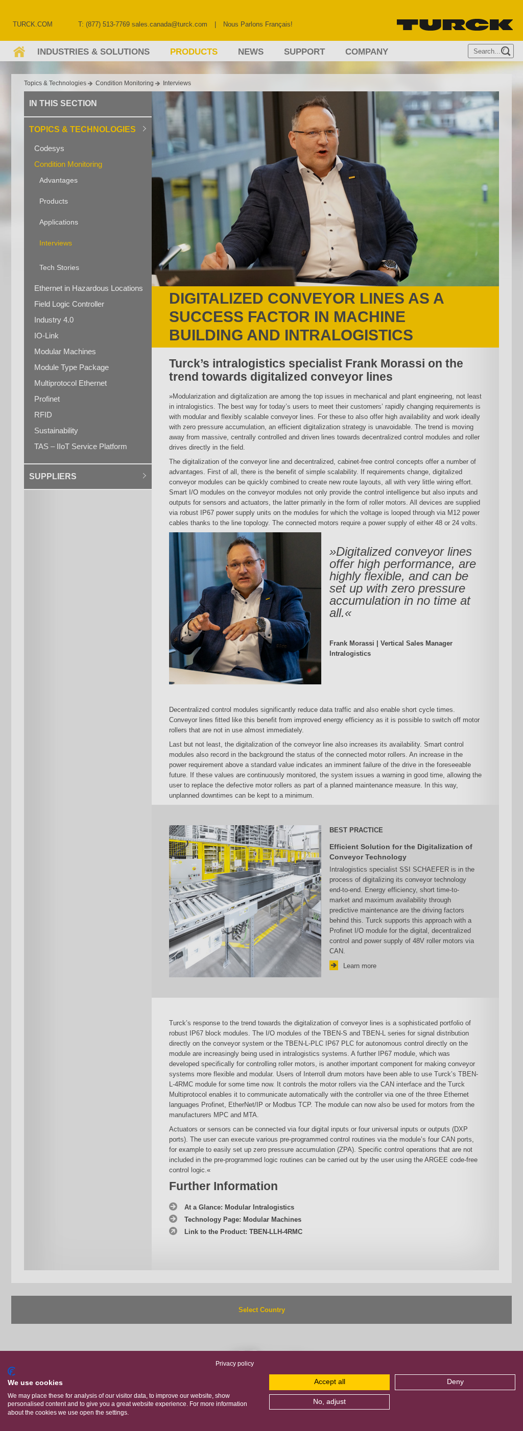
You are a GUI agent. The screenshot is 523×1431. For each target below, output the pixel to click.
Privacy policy (235, 1363)
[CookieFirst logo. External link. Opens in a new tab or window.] (11, 1371)
